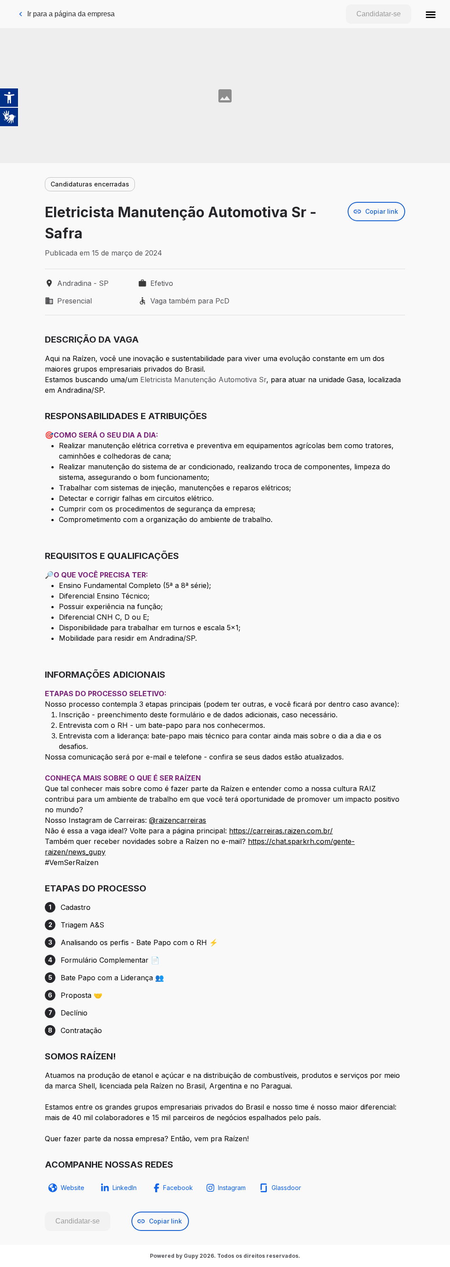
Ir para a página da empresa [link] (71, 14)
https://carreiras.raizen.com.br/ (281, 830)
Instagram (232, 1187)
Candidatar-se (378, 14)
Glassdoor (286, 1187)
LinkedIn (124, 1187)
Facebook (178, 1187)
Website (72, 1187)
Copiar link (381, 211)
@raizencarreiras (177, 820)
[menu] (430, 14)
